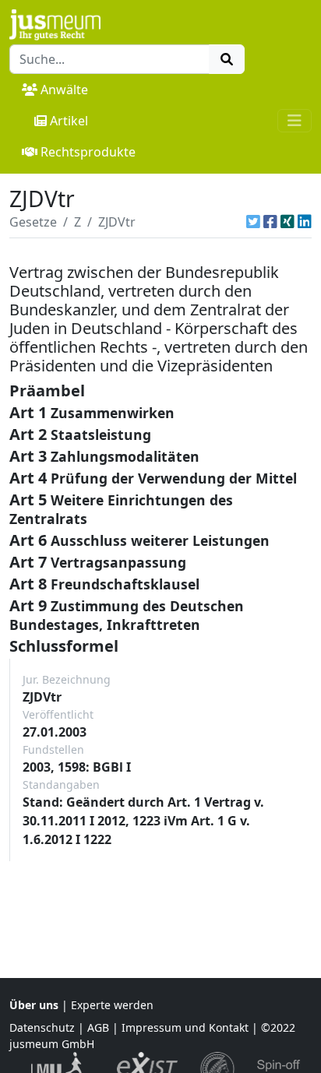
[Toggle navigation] (294, 120)
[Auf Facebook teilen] (270, 222)
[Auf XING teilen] (287, 222)
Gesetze (33, 221)
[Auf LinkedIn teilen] (305, 222)
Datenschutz (42, 1027)
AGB (98, 1027)
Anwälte (64, 89)
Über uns (33, 1004)
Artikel (69, 120)
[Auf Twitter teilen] (253, 222)
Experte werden (112, 1004)
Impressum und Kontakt (185, 1027)
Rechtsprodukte (88, 151)
